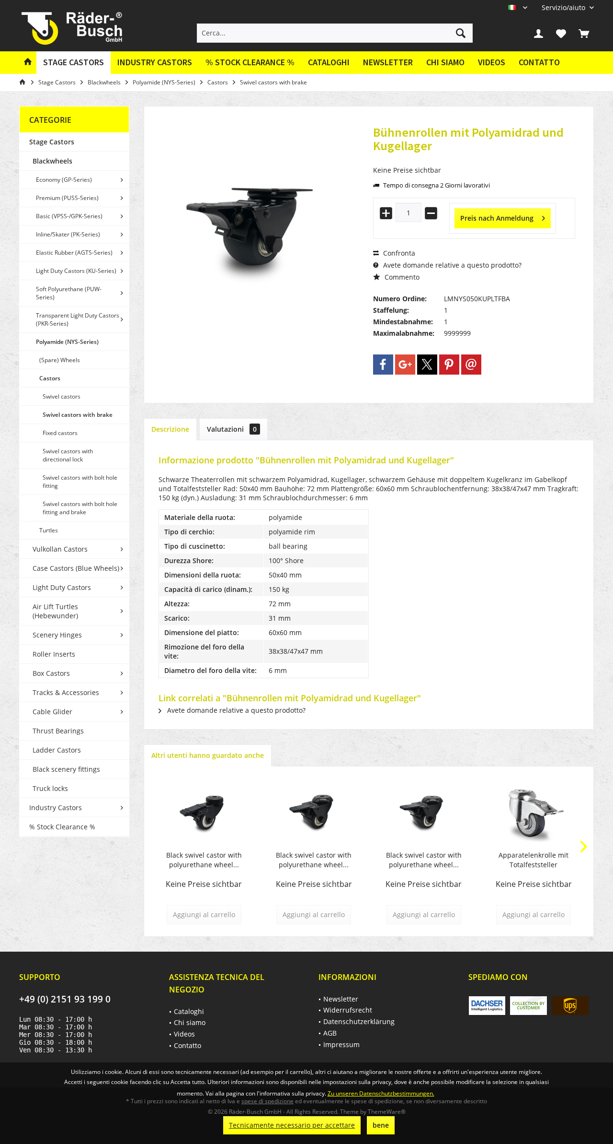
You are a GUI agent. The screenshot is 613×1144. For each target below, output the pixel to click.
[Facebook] (383, 364)
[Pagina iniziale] (27, 62)
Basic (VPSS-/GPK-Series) (69, 216)
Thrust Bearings (58, 730)
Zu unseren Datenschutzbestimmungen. (381, 1093)
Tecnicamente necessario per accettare (292, 1125)
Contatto (539, 62)
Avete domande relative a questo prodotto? (451, 265)
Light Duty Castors (62, 587)
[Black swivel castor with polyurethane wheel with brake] (204, 812)
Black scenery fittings (66, 769)
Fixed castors (60, 433)
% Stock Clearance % (62, 826)
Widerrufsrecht (347, 1009)
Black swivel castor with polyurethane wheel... (204, 859)
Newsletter (388, 62)
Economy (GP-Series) (64, 180)
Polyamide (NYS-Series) (67, 342)
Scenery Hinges (57, 634)
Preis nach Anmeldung (497, 218)
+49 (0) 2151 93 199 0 (65, 999)
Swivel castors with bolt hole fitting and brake (80, 508)
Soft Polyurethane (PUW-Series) (69, 293)
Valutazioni (232, 429)
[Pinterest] (449, 364)
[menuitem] (564, 7)
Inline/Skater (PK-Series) (68, 234)
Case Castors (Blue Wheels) (76, 568)
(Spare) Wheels (59, 360)
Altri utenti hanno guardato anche (207, 755)
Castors (49, 378)
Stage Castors (51, 141)
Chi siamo (445, 62)
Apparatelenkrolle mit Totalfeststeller (533, 859)
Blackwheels (52, 160)
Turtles (48, 530)
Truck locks (50, 788)
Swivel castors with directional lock (68, 455)
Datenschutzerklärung (359, 1021)
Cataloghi (329, 62)
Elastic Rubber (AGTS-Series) (74, 252)
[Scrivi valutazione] (474, 158)
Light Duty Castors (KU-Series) (76, 271)
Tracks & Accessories (66, 692)
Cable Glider (52, 711)
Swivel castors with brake (78, 415)
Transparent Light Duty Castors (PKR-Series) (77, 319)
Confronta (398, 253)
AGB (330, 1033)
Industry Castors (55, 807)
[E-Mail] (471, 364)
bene (381, 1125)
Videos (491, 62)
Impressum (341, 1044)
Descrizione (170, 429)
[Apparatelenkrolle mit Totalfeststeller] (534, 812)
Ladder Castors (57, 750)
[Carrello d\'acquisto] (584, 33)
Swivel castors (61, 396)
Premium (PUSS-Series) (67, 198)
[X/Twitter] (427, 364)
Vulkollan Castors (60, 549)
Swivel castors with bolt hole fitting (80, 481)
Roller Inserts (54, 654)
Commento (401, 277)
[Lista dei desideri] (561, 33)
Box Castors (51, 673)
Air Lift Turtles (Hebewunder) (55, 611)
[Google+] (405, 364)
